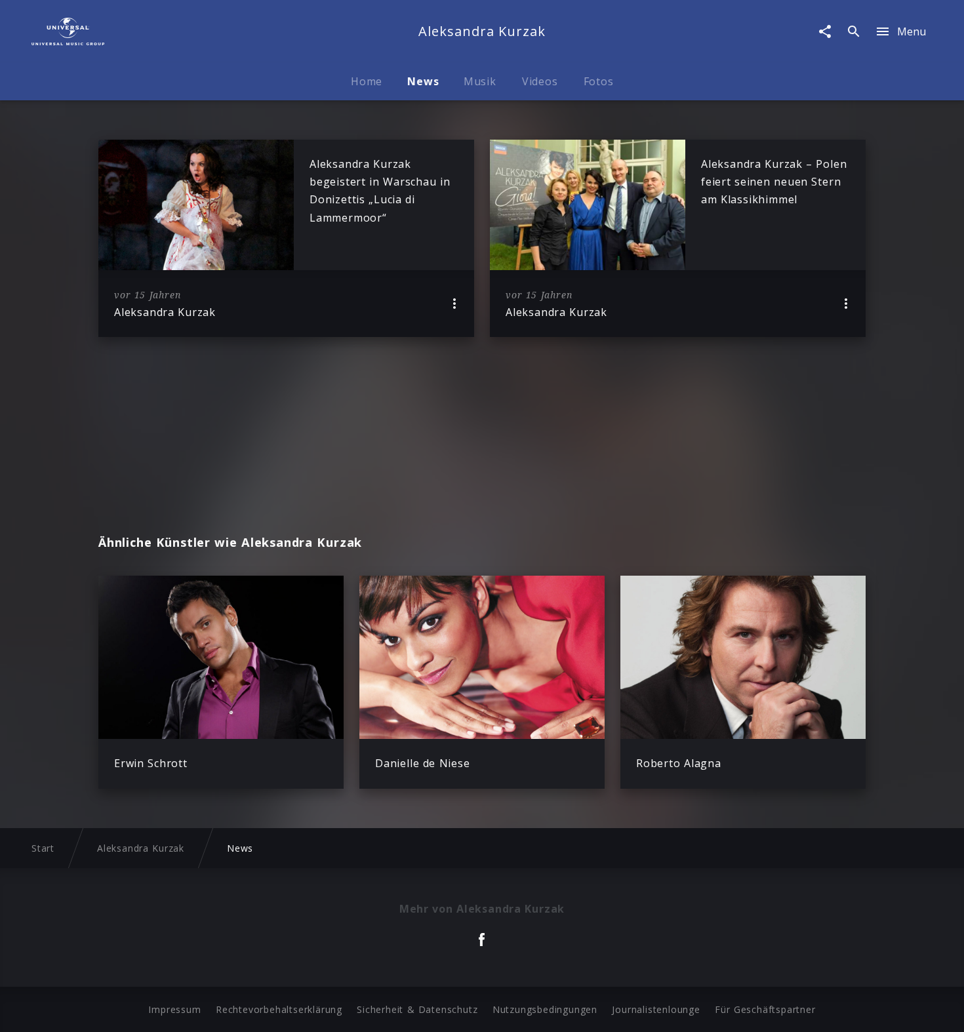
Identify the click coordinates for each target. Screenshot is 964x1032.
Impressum (174, 1009)
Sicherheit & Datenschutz (417, 1009)
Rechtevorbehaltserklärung (279, 1009)
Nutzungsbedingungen (544, 1009)
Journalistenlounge (656, 1009)
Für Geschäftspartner (765, 1009)
